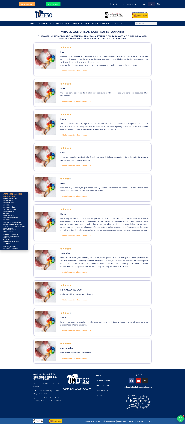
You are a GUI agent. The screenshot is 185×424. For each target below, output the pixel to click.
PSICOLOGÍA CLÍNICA (9, 207)
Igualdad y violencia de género (14, 226)
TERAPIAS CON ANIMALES (11, 242)
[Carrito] (151, 4)
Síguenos (138, 374)
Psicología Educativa (10, 248)
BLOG (143, 4)
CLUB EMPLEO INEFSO (129, 4)
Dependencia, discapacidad (12, 224)
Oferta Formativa (58, 23)
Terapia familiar (8, 211)
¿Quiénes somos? (103, 380)
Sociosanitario (8, 216)
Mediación (6, 220)
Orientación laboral (10, 234)
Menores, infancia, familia (12, 222)
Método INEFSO (80, 23)
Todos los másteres (10, 198)
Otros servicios (99, 23)
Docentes (6, 213)
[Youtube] (113, 4)
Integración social (9, 209)
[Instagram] (116, 4)
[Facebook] (110, 4)
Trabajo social (8, 201)
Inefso (42, 23)
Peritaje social (8, 232)
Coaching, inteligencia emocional (11, 236)
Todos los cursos (9, 196)
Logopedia (6, 244)
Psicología (6, 205)
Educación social (9, 203)
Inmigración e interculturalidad (9, 229)
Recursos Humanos (9, 246)
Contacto (117, 23)
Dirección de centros (10, 218)
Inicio (32, 23)
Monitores (6, 240)
